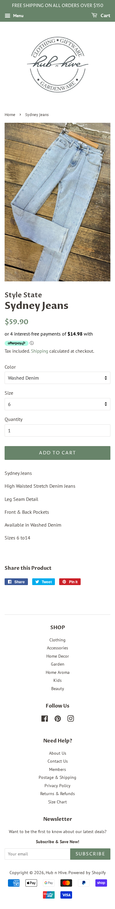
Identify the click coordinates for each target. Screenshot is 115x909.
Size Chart (57, 802)
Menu (18, 15)
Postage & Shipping (57, 777)
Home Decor (57, 656)
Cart (105, 16)
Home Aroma (58, 672)
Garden (57, 664)
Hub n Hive (56, 872)
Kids (57, 680)
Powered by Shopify (87, 872)
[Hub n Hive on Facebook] (44, 720)
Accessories (57, 648)
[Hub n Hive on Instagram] (70, 720)
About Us (57, 753)
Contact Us (58, 761)
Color (10, 367)
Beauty (57, 688)
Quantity (13, 419)
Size (9, 393)
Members (57, 769)
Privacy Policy (57, 785)
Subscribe (90, 854)
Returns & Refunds (57, 793)
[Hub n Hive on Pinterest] (57, 720)
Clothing (57, 640)
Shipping (39, 351)
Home (10, 115)
